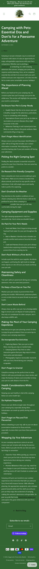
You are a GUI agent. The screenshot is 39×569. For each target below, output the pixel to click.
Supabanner (4, 567)
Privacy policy (10, 560)
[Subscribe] (30, 526)
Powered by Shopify (20, 557)
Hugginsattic (11, 557)
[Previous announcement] (4, 3)
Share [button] (5, 51)
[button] (4, 14)
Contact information (20, 563)
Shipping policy (30, 560)
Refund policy (31, 557)
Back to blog (21, 510)
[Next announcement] (35, 3)
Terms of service (20, 560)
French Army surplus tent (27, 497)
